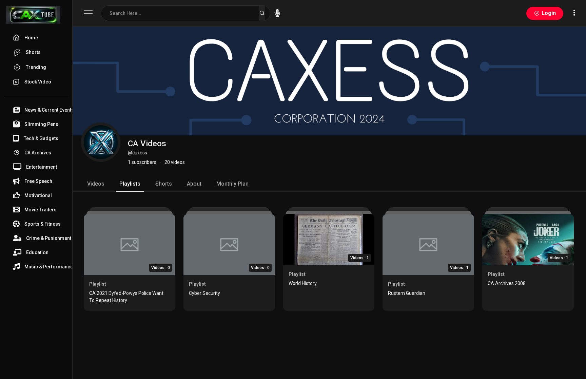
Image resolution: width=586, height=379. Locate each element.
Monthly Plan (232, 184)
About (194, 184)
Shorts (163, 184)
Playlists (129, 184)
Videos (95, 184)
